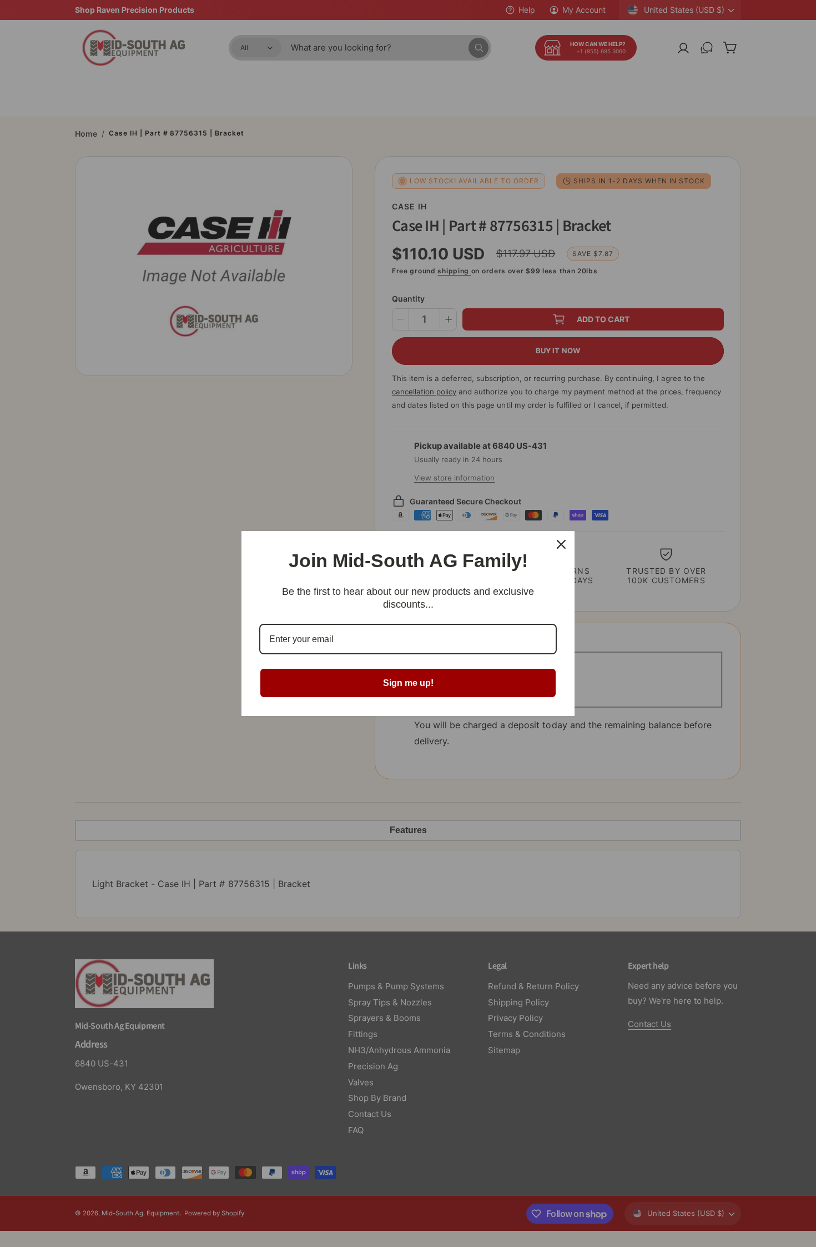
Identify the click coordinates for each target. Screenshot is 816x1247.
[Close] (561, 544)
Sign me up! (408, 683)
